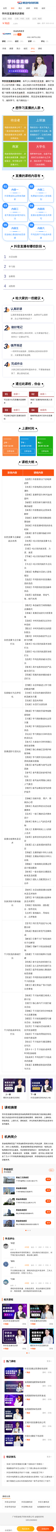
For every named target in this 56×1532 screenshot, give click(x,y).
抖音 (37, 81)
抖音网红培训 (26, 1507)
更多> (51, 1170)
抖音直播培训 (10, 81)
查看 (48, 1179)
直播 (41, 81)
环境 (36, 8)
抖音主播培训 (43, 1502)
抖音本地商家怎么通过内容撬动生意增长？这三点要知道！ (30, 1477)
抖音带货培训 (10, 1507)
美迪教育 (21, 93)
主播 (35, 852)
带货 (39, 495)
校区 (43, 8)
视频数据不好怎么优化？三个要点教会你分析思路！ (27, 1468)
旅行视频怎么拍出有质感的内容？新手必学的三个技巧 (28, 1481)
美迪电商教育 (18, 31)
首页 (5, 8)
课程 (12, 8)
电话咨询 (25, 1529)
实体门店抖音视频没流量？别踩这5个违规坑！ (25, 1464)
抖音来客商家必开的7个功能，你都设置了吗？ (25, 1472)
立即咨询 (10, 451)
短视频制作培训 (43, 1507)
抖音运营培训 (10, 1502)
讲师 (28, 8)
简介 (20, 8)
